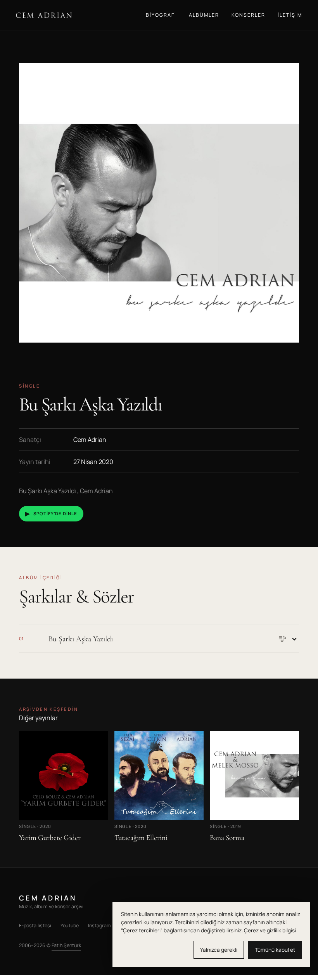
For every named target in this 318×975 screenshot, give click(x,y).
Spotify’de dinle (51, 513)
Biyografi (161, 15)
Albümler (204, 15)
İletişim (290, 15)
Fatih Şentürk (66, 945)
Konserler (248, 15)
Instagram (99, 925)
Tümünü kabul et (275, 949)
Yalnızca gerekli (218, 949)
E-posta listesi (35, 925)
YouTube (69, 925)
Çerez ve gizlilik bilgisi (270, 930)
